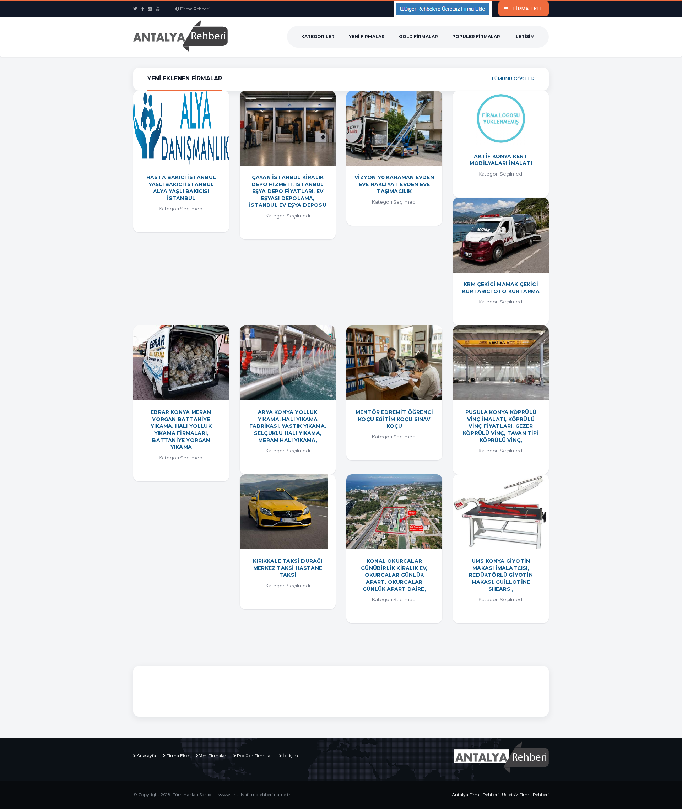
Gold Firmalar (418, 36)
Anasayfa (146, 755)
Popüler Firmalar (476, 36)
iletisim (524, 36)
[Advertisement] (278, 690)
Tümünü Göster (513, 78)
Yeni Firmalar (367, 36)
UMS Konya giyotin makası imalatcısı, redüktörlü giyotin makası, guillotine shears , (501, 575)
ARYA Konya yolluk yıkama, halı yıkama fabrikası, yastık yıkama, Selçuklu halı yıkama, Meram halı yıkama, (287, 426)
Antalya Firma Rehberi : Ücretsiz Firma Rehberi (500, 794)
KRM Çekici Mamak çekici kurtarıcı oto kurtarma (501, 288)
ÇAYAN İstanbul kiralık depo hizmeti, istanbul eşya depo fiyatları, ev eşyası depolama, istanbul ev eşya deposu (287, 191)
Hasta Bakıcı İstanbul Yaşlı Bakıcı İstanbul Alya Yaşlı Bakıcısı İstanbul (181, 187)
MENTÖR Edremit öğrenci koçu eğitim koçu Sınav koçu (394, 419)
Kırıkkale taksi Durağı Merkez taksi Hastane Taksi (287, 568)
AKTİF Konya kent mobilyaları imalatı (501, 160)
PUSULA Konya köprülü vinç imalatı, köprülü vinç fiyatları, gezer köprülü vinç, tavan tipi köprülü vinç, (501, 426)
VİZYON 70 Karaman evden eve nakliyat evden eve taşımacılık (394, 184)
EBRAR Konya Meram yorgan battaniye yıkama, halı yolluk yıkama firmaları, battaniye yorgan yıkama (181, 429)
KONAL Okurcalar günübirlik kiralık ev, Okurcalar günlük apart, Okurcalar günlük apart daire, (394, 575)
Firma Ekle (178, 755)
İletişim (290, 755)
